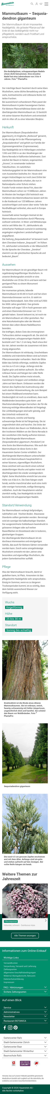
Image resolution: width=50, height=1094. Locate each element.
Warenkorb (40, 4)
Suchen (32, 4)
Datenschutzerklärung (14, 979)
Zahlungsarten (10, 969)
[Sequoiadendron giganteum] (25, 753)
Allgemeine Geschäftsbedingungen (20, 972)
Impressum (9, 982)
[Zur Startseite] (7, 4)
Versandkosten (11, 963)
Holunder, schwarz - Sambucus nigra (19, 925)
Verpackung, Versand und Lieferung (20, 966)
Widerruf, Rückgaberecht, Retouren (19, 976)
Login (36, 4)
